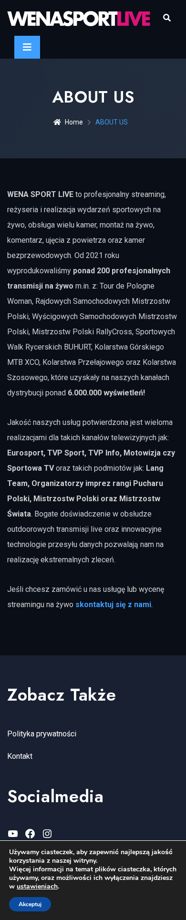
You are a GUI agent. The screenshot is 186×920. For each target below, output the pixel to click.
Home (74, 122)
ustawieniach (37, 886)
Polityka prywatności (41, 733)
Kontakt (19, 756)
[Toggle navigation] (27, 47)
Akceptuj (30, 904)
